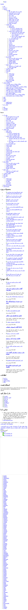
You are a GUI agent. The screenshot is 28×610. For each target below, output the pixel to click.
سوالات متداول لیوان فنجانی (12, 85)
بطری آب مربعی (12, 16)
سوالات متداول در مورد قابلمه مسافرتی (15, 89)
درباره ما (5, 7)
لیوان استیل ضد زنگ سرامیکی (15, 46)
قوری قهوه (8, 64)
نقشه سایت (3, 423)
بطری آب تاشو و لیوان (14, 20)
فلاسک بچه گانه (12, 62)
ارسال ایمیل (3, 431)
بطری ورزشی (24, 427)
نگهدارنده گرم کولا (10, 80)
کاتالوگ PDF (9, 103)
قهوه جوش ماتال (12, 67)
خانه (4, 6)
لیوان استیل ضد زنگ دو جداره (18, 32)
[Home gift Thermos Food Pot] (13, 310)
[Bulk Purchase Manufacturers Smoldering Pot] (14, 296)
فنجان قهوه (11, 25)
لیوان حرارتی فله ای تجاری (12, 204)
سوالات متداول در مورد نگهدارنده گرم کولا (15, 94)
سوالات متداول (6, 82)
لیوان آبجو (11, 49)
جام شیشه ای (12, 47)
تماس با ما (5, 104)
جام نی (10, 42)
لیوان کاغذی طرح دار (13, 38)
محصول (5, 9)
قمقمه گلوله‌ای (12, 60)
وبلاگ (4, 98)
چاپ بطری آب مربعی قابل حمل (13, 275)
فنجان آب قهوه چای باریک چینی (13, 230)
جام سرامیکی (12, 45)
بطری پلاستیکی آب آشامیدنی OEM (14, 259)
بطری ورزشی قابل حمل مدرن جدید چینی (15, 245)
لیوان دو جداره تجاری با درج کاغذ (13, 197)
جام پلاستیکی (12, 27)
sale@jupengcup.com (8, 420)
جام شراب (11, 77)
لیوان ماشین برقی (13, 51)
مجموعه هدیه (9, 81)
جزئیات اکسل (9, 102)
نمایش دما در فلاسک (13, 63)
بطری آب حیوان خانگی (14, 19)
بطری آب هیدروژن (13, 22)
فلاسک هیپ (11, 75)
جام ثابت (11, 44)
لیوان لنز (11, 53)
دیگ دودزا (8, 71)
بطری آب (8, 10)
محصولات (5, 108)
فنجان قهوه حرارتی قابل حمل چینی (14, 255)
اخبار (4, 97)
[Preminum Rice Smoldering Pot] (12, 333)
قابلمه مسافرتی (9, 68)
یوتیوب (4, 99)
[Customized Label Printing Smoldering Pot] (15, 347)
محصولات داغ (10, 423)
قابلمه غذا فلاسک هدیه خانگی (14, 315)
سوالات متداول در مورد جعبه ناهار (13, 90)
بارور (7, 72)
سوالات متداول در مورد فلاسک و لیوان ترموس (16, 86)
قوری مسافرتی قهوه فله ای (12, 214)
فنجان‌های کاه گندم (13, 54)
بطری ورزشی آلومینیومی (14, 12)
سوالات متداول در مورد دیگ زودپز (13, 91)
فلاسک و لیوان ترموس (14, 59)
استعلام (2, 390)
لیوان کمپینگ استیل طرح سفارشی (13, 193)
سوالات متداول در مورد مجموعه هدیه (14, 95)
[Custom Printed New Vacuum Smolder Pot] (15, 283)
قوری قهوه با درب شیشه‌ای (15, 66)
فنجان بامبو (11, 55)
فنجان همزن (11, 41)
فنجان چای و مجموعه (13, 50)
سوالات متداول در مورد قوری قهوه (14, 88)
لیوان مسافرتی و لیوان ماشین (15, 31)
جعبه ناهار (8, 69)
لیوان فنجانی (9, 24)
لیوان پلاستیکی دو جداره (16, 28)
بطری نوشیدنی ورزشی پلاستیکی (13, 427)
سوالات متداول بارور (10, 93)
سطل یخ (11, 76)
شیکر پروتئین (12, 40)
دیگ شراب (11, 78)
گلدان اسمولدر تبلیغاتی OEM (14, 327)
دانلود (4, 100)
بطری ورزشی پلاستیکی (14, 14)
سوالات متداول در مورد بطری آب (13, 84)
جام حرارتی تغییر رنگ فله (11, 201)
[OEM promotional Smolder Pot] (13, 322)
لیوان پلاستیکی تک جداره (16, 29)
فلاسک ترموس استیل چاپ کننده (13, 240)
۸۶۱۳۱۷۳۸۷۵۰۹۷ (8, 433)
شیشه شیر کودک (12, 23)
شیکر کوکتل (11, 73)
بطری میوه (11, 15)
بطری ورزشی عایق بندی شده (15, 58)
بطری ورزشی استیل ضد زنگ (15, 11)
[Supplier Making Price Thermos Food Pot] (14, 360)
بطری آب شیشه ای (13, 18)
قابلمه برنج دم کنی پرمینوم (13, 338)
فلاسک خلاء (8, 56)
